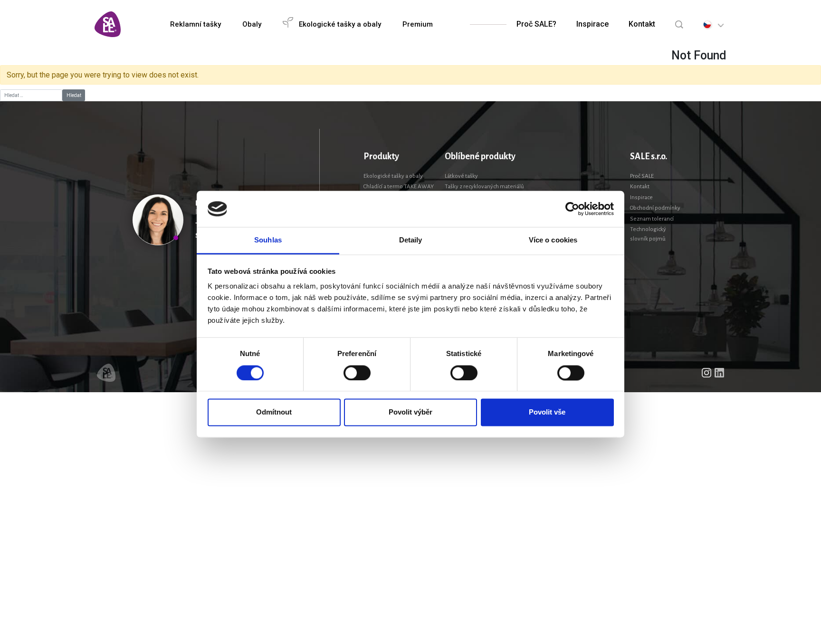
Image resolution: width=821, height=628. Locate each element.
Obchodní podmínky (655, 208)
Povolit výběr (410, 412)
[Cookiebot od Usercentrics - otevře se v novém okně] (572, 209)
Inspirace (592, 24)
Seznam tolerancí (652, 219)
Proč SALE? (536, 24)
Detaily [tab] (410, 240)
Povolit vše (547, 412)
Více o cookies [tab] (553, 240)
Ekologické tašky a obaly (393, 176)
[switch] (357, 372)
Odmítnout (274, 412)
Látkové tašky (461, 176)
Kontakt (642, 24)
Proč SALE (642, 176)
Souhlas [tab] (268, 240)
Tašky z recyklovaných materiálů (484, 187)
